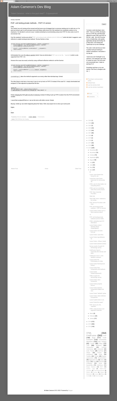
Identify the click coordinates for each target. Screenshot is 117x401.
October (92, 155)
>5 (90, 214)
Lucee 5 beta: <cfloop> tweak (98, 241)
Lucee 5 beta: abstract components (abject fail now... (97, 289)
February (92, 316)
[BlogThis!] (31, 117)
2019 (89, 138)
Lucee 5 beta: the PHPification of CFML (96, 260)
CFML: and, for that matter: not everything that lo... (98, 184)
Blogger (70, 390)
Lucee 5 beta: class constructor (95, 280)
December (93, 150)
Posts (90, 93)
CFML (89, 333)
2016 (89, 145)
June (91, 165)
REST (101, 367)
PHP (16, 119)
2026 (89, 120)
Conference (89, 354)
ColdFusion (91, 335)
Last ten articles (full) (94, 85)
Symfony (100, 351)
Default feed (91, 83)
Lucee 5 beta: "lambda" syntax (98, 293)
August (92, 160)
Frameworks (89, 347)
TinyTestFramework (99, 370)
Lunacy (96, 374)
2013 (89, 324)
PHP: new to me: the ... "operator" (61, 55)
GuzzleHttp (89, 365)
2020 (89, 135)
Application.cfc (93, 360)
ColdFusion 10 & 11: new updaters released (96, 256)
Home (46, 168)
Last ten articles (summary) (95, 87)
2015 (89, 148)
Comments (91, 96)
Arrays (88, 361)
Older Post (78, 168)
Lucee (92, 343)
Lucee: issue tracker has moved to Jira (96, 175)
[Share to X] (32, 117)
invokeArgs (32, 69)
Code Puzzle (90, 351)
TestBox (88, 356)
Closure (99, 352)
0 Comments (41, 117)
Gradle (87, 375)
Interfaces (100, 365)
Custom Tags (90, 368)
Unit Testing (26, 119)
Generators (89, 374)
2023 (89, 128)
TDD (87, 345)
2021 (89, 133)
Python (88, 372)
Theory (88, 352)
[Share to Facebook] (34, 117)
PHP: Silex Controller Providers (95, 192)
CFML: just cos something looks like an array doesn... (97, 188)
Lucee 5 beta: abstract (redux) (98, 243)
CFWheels (89, 363)
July (91, 162)
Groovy (95, 372)
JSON (100, 363)
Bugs (93, 338)
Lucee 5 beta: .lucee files (96, 234)
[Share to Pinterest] (35, 117)
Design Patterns (90, 367)
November (93, 152)
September (93, 157)
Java (94, 361)
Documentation (102, 358)
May (91, 167)
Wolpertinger (98, 375)
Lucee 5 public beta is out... (97, 300)
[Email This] (29, 117)
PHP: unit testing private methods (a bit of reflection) (47, 37)
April (91, 170)
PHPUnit (20, 119)
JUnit (92, 375)
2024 (89, 125)
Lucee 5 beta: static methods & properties (98, 296)
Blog (100, 343)
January (92, 318)
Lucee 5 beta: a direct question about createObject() (95, 226)
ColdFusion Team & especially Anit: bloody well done (98, 251)
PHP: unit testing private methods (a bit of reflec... (97, 217)
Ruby (102, 360)
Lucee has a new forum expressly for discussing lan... (97, 180)
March (92, 313)
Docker (97, 356)
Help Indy (92, 196)
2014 (89, 321)
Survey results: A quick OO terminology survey (97, 246)
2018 (89, 140)
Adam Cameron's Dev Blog (31, 7)
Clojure (102, 372)
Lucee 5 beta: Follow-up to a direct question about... (97, 211)
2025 (89, 123)
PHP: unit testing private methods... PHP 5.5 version (98, 207)
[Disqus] (46, 144)
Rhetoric (99, 345)
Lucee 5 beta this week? (96, 302)
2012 (89, 326)
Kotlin (100, 354)
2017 (89, 143)
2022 (89, 130)
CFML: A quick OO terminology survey (95, 276)
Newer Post (14, 168)
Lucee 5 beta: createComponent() (95, 272)
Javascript (100, 349)
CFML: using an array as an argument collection (97, 309)
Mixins (102, 374)
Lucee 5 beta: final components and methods (97, 268)
